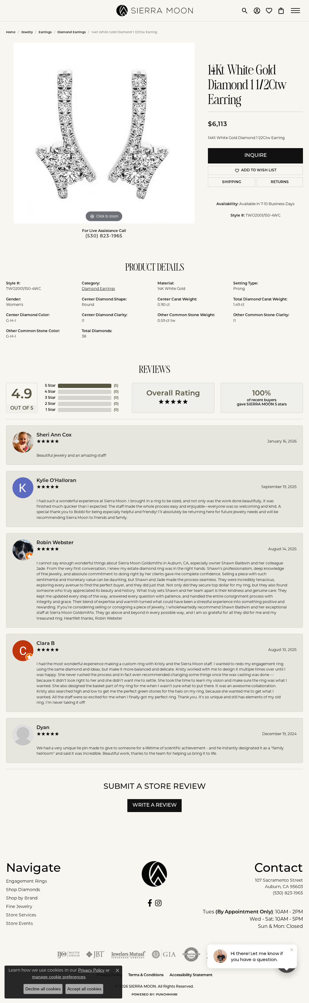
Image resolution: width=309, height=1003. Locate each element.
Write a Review (154, 805)
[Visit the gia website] (164, 954)
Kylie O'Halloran (56, 480)
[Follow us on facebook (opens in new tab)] (150, 903)
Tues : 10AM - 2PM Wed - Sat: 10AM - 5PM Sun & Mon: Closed (253, 919)
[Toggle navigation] (297, 10)
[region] (104, 133)
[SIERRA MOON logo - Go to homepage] (154, 10)
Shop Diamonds (23, 890)
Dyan (43, 727)
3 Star (50, 398)
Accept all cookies (84, 988)
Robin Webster (55, 543)
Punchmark (166, 994)
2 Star (50, 404)
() (116, 386)
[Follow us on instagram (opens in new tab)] (158, 903)
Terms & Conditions (146, 975)
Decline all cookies (43, 988)
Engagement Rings (26, 881)
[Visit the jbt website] (95, 954)
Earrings (45, 32)
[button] (245, 11)
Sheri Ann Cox (54, 435)
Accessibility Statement (191, 975)
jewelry (27, 32)
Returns (280, 182)
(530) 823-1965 (104, 236)
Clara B (46, 643)
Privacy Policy (91, 970)
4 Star (50, 392)
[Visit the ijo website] (68, 954)
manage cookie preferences (58, 976)
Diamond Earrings (71, 32)
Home (10, 32)
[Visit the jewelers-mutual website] (128, 954)
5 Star (50, 386)
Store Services (21, 915)
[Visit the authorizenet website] (191, 954)
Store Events (19, 924)
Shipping (231, 182)
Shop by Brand (21, 898)
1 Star (51, 410)
